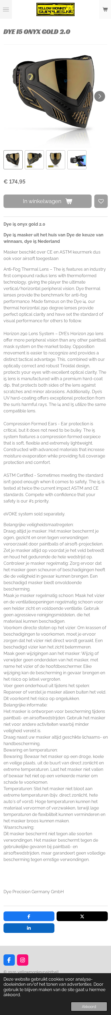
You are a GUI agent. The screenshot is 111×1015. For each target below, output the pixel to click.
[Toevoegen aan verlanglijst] (101, 201)
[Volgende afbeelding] (99, 96)
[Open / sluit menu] (6, 9)
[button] (13, 159)
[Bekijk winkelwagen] (105, 9)
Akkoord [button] (89, 1006)
